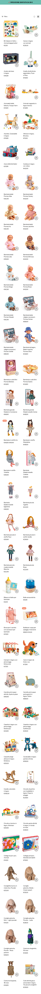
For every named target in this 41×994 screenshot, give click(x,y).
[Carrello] (38, 7)
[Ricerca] (7, 7)
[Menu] (2, 7)
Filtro (5, 16)
